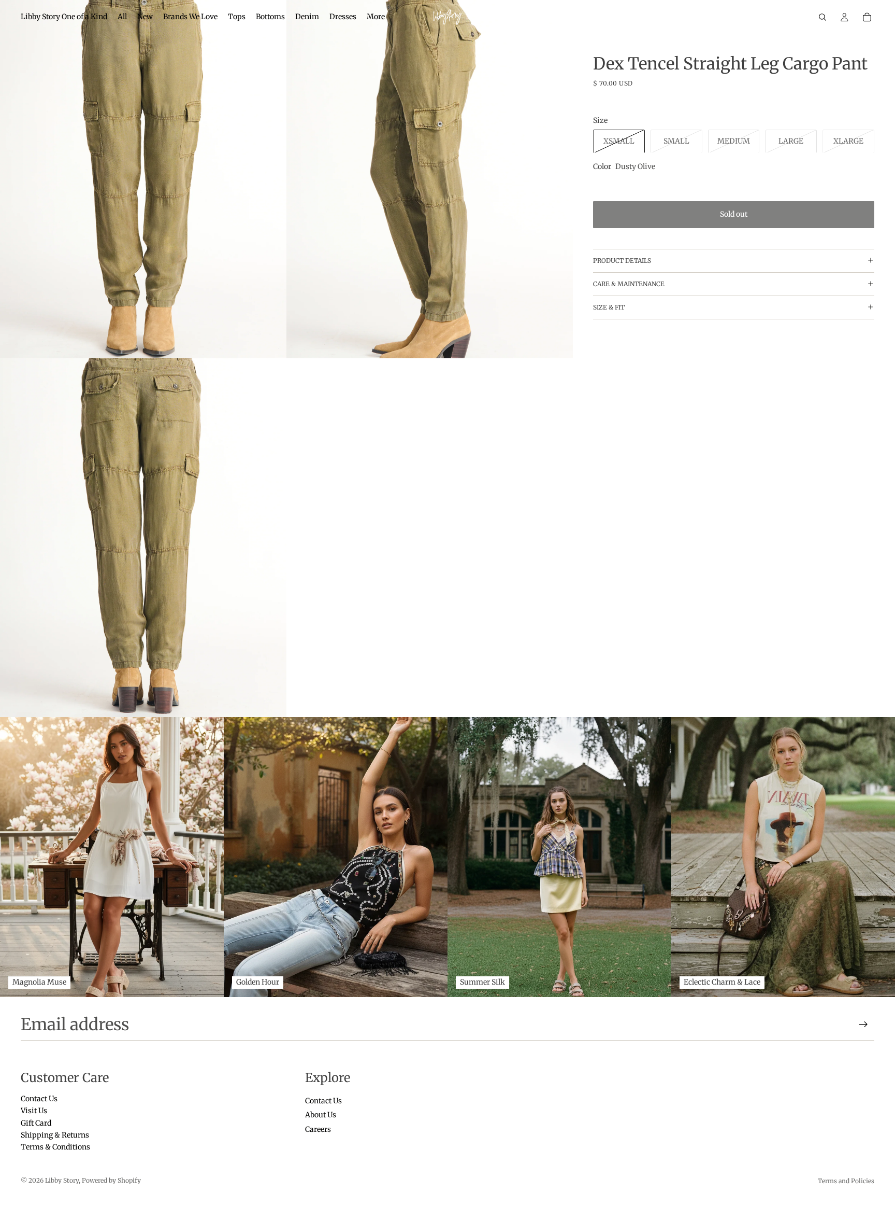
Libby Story (62, 1180)
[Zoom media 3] (143, 537)
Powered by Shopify (111, 1180)
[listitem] (376, 17)
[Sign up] (863, 1024)
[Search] (822, 17)
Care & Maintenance (629, 283)
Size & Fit (609, 307)
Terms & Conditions (55, 1147)
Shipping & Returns (55, 1135)
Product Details (622, 260)
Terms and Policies (846, 1181)
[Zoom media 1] (143, 179)
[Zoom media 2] (429, 179)
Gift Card (36, 1123)
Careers (318, 1129)
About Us (320, 1115)
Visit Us (34, 1111)
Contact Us (39, 1098)
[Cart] (867, 17)
